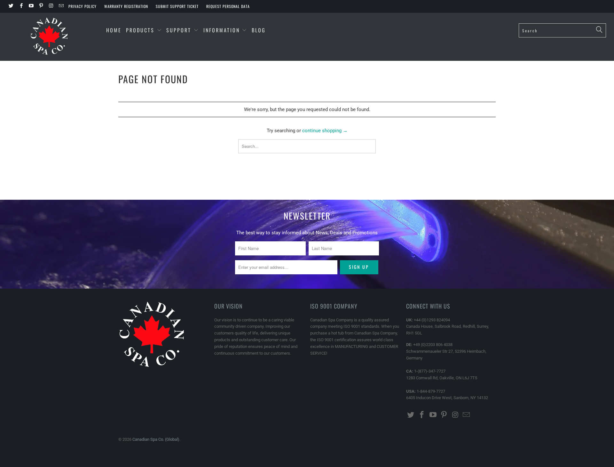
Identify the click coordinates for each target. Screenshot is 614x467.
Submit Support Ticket (177, 6)
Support (179, 30)
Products (140, 30)
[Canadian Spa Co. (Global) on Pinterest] (40, 6)
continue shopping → (325, 130)
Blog (259, 30)
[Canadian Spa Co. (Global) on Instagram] (50, 6)
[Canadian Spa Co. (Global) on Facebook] (20, 6)
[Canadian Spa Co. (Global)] (49, 37)
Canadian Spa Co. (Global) (155, 439)
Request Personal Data (228, 6)
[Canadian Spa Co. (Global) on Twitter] (10, 6)
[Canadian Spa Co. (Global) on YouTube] (31, 6)
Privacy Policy (82, 6)
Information (222, 30)
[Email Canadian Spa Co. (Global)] (60, 6)
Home (114, 30)
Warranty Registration (126, 6)
